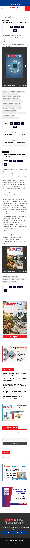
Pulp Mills (19, 108)
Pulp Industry (13, 281)
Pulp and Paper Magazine (8, 108)
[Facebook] (4, 532)
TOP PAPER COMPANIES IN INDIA (9, 110)
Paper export (16, 98)
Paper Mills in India (7, 106)
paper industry (6, 101)
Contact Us (10, 543)
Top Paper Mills (22, 113)
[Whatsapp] (26, 532)
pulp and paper (17, 106)
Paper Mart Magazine (17, 101)
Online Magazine (7, 98)
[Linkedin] (13, 532)
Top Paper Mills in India (8, 115)
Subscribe (22, 543)
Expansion (12, 91)
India (4, 94)
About (5, 543)
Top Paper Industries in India (9, 113)
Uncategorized (6, 20)
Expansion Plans (20, 91)
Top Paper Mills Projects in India (10, 118)
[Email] (22, 532)
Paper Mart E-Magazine (8, 279)
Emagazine (5, 91)
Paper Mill (5, 281)
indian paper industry (13, 94)
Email (3, 436)
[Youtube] (17, 532)
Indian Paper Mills (7, 96)
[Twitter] (8, 532)
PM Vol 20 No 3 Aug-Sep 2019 (15, 142)
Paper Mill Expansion (8, 103)
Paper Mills (17, 103)
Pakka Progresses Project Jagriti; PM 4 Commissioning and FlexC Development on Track (14, 386)
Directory (3, 2)
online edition (16, 96)
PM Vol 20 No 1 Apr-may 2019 (15, 135)
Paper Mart (15, 276)
